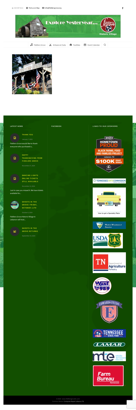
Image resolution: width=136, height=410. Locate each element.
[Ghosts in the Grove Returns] (14, 231)
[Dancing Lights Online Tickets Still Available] (14, 178)
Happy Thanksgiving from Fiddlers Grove (32, 158)
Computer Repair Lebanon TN (74, 401)
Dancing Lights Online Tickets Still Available (30, 178)
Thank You (27, 134)
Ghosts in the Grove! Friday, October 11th (29, 205)
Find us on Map (34, 8)
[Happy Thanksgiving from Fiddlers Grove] (14, 158)
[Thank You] (14, 138)
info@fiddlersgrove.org (53, 8)
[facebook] (123, 8)
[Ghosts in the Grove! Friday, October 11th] (14, 205)
